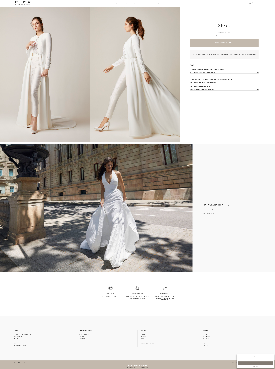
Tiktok (204, 343)
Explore (205, 330)
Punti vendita (146, 3)
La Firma (143, 330)
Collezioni (119, 3)
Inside (154, 3)
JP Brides (205, 334)
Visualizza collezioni (20, 345)
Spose (16, 330)
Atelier (143, 341)
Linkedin (205, 345)
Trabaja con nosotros (147, 343)
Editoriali (126, 3)
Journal (160, 3)
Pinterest (205, 341)
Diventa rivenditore (85, 334)
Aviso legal (255, 366)
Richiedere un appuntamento (224, 42)
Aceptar (255, 363)
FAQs (15, 343)
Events (16, 338)
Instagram (206, 338)
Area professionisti (85, 330)
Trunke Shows (18, 336)
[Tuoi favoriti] (253, 3)
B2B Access (82, 338)
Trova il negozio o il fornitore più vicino (224, 44)
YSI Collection (135, 3)
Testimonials (206, 336)
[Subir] (271, 344)
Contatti (16, 341)
